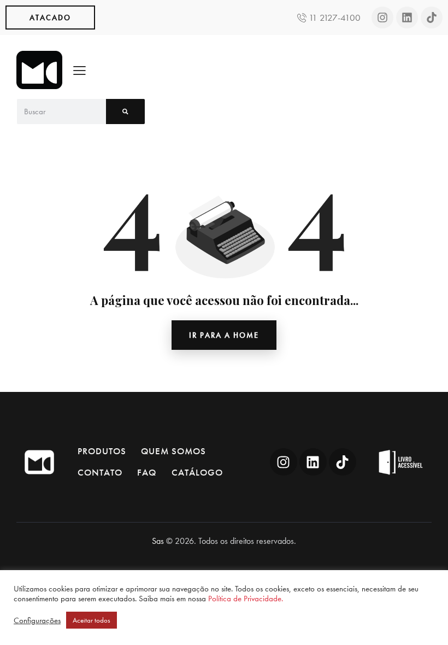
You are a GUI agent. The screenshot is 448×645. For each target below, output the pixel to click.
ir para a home (224, 335)
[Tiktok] (432, 17)
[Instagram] (382, 17)
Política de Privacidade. (245, 598)
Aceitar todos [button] (91, 620)
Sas (158, 541)
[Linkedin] (407, 17)
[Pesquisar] (125, 111)
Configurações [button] (37, 620)
